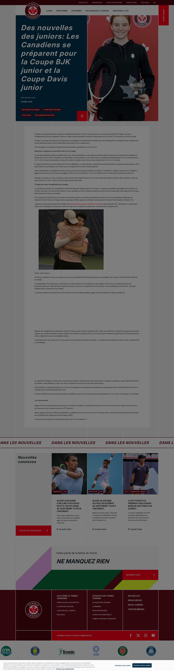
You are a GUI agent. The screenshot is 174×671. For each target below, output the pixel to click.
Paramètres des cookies (123, 665)
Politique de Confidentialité (65, 669)
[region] (87, 665)
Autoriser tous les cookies (141, 665)
